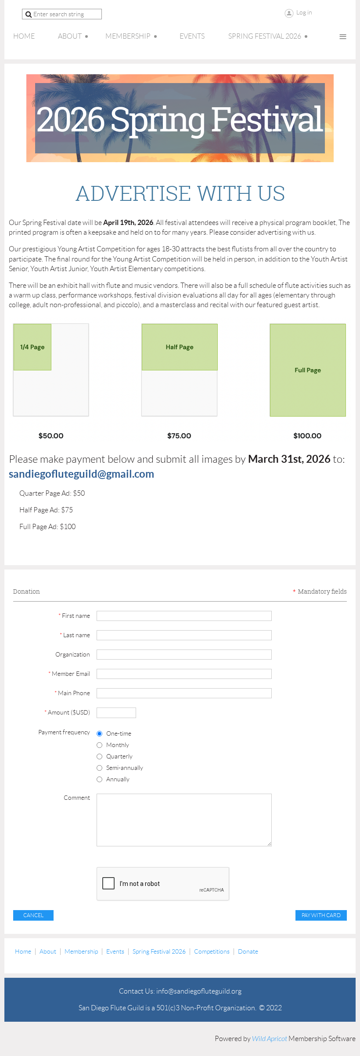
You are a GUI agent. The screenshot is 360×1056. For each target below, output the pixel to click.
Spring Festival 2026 (159, 951)
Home (23, 951)
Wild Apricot (269, 1039)
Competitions (212, 951)
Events (115, 951)
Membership (81, 951)
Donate (248, 951)
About (48, 951)
